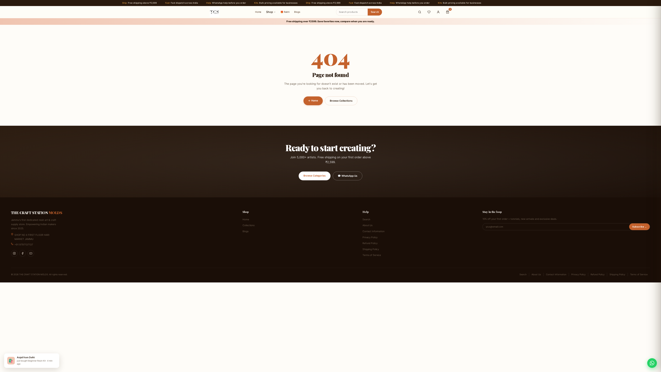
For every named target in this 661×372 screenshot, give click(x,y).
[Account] (438, 12)
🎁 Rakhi (284, 12)
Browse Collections (341, 100)
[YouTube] (31, 253)
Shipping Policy (371, 249)
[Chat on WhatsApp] (652, 363)
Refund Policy (370, 243)
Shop (269, 12)
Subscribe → (639, 226)
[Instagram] (14, 253)
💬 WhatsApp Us (347, 175)
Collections (249, 225)
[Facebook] (22, 253)
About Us (368, 225)
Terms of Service (372, 255)
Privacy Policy (370, 237)
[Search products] (419, 12)
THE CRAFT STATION (36, 212)
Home (258, 12)
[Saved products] (429, 12)
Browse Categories (314, 175)
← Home (313, 100)
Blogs (297, 12)
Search (375, 12)
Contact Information (373, 231)
